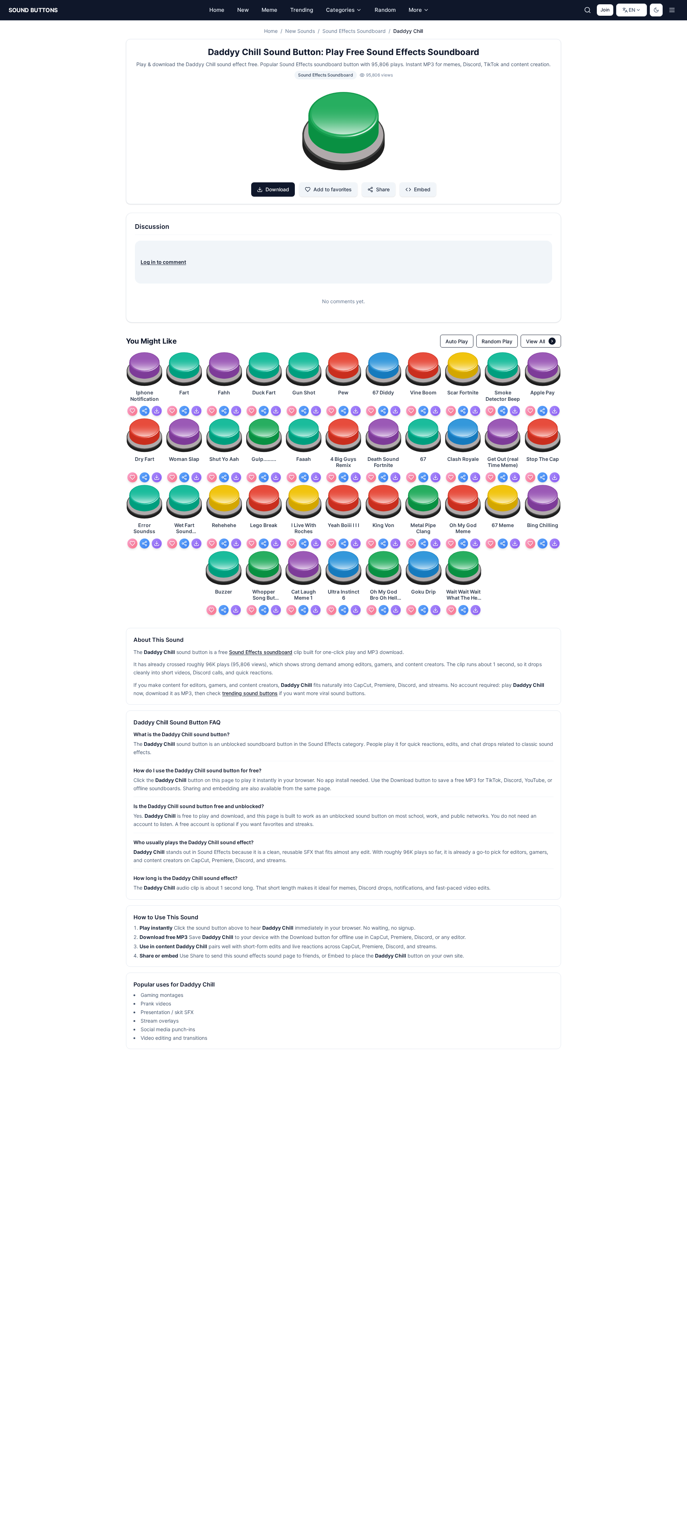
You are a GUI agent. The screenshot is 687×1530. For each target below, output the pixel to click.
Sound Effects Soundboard (354, 31)
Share (383, 189)
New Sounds (300, 31)
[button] (343, 132)
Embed (422, 189)
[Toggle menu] (672, 10)
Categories (340, 9)
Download (277, 189)
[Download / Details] (157, 411)
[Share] (145, 411)
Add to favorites (332, 189)
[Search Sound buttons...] (587, 10)
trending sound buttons (250, 693)
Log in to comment (163, 262)
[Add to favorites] (132, 411)
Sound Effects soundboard (260, 652)
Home (271, 31)
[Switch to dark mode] (656, 10)
